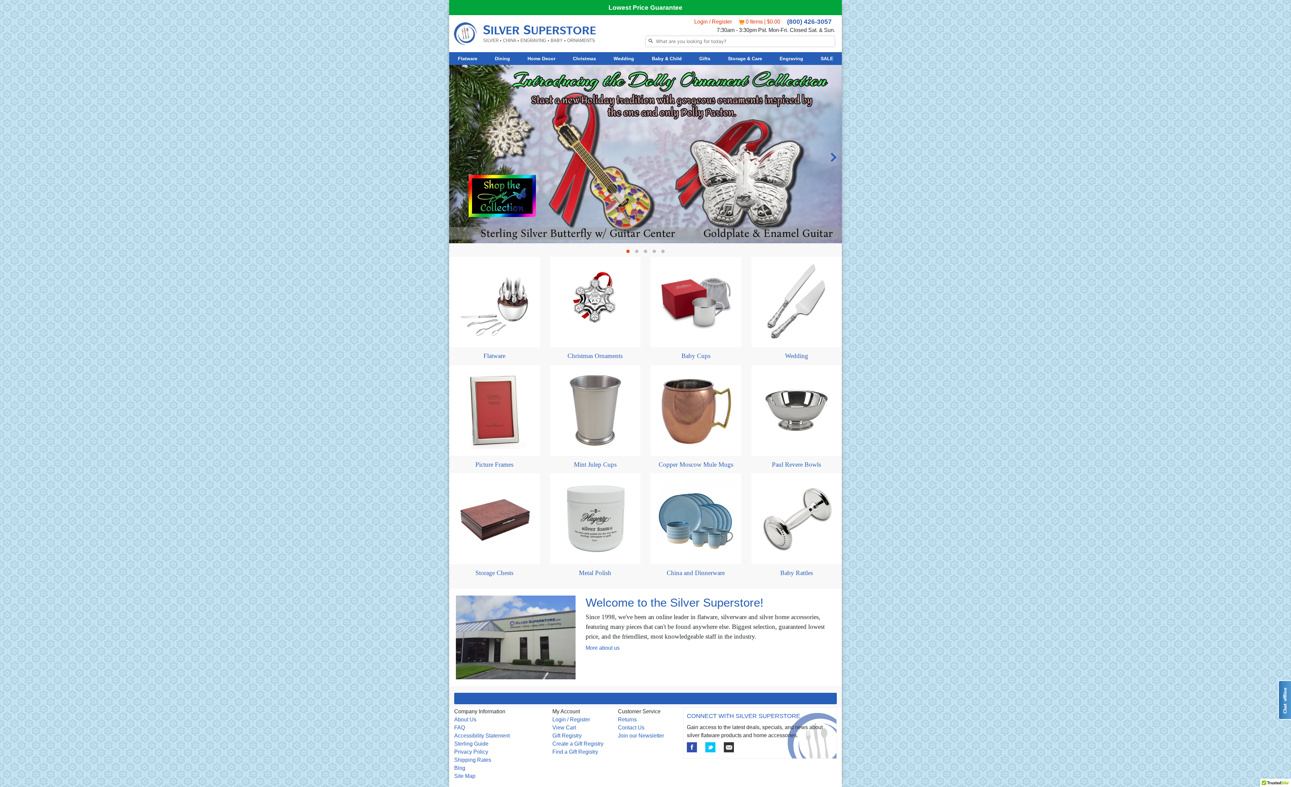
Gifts (704, 58)
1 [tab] (629, 253)
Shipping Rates (472, 760)
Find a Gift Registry (575, 752)
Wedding (624, 58)
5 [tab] (664, 253)
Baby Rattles (796, 572)
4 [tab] (656, 253)
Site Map (464, 776)
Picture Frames (494, 464)
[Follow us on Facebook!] (692, 747)
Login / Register (713, 22)
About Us (465, 719)
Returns (627, 719)
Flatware (467, 58)
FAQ (459, 727)
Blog (459, 768)
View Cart (564, 727)
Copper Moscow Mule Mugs (696, 464)
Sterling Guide (471, 744)
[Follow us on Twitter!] (710, 747)
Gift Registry (567, 736)
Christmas (584, 58)
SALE (827, 58)
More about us (603, 648)
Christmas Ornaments (595, 355)
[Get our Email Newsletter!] (729, 747)
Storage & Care (745, 58)
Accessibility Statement (482, 736)
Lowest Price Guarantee (645, 7)
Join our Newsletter (641, 736)
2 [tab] (638, 253)
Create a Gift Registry (577, 744)
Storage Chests (494, 572)
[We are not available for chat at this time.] (1284, 700)
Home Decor (541, 58)
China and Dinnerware (696, 572)
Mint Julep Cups (595, 464)
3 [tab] (647, 253)
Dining (502, 58)
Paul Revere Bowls (796, 464)
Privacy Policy (471, 752)
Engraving (791, 58)
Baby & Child (667, 58)
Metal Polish (595, 572)
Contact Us (631, 727)
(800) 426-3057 (809, 21)
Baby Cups (695, 355)
